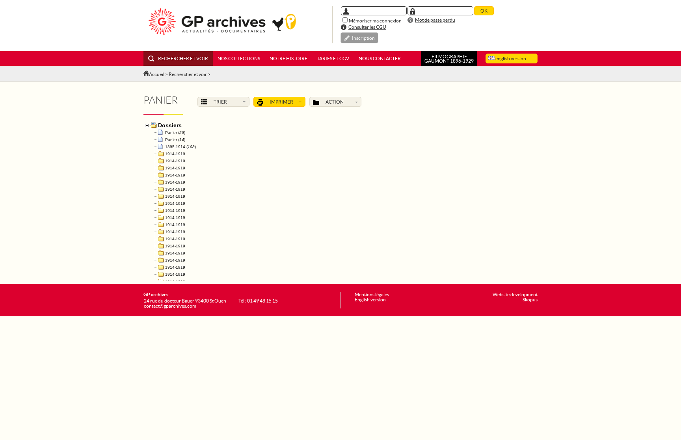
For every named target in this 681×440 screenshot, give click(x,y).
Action (335, 101)
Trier (220, 101)
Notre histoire (288, 58)
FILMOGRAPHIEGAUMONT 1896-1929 (449, 58)
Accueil (156, 74)
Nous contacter (380, 58)
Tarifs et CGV (333, 58)
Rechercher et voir (183, 58)
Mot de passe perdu (435, 19)
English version (370, 299)
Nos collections (239, 58)
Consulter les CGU (367, 27)
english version (510, 58)
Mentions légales (372, 294)
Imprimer (281, 101)
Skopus (530, 299)
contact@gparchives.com (170, 305)
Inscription (363, 38)
